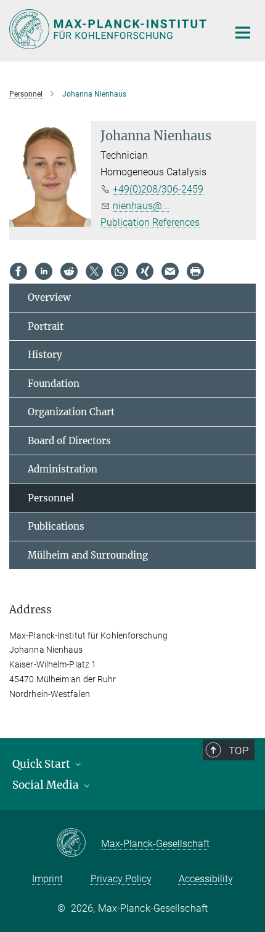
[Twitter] (94, 271)
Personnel (51, 498)
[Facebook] (18, 271)
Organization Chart (71, 412)
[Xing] (145, 271)
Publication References (150, 222)
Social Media (46, 785)
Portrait (45, 326)
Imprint (47, 879)
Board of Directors (69, 441)
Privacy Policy (121, 879)
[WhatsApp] (119, 271)
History (45, 354)
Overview (49, 297)
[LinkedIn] (44, 271)
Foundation (54, 383)
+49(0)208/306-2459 (158, 189)
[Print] (195, 271)
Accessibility (206, 879)
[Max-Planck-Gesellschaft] (78, 843)
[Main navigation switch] (242, 32)
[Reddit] (69, 271)
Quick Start (42, 764)
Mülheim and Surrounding (88, 555)
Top (238, 750)
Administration (62, 469)
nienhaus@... (141, 206)
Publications (56, 526)
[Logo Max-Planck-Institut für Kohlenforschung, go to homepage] (109, 29)
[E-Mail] (170, 271)
